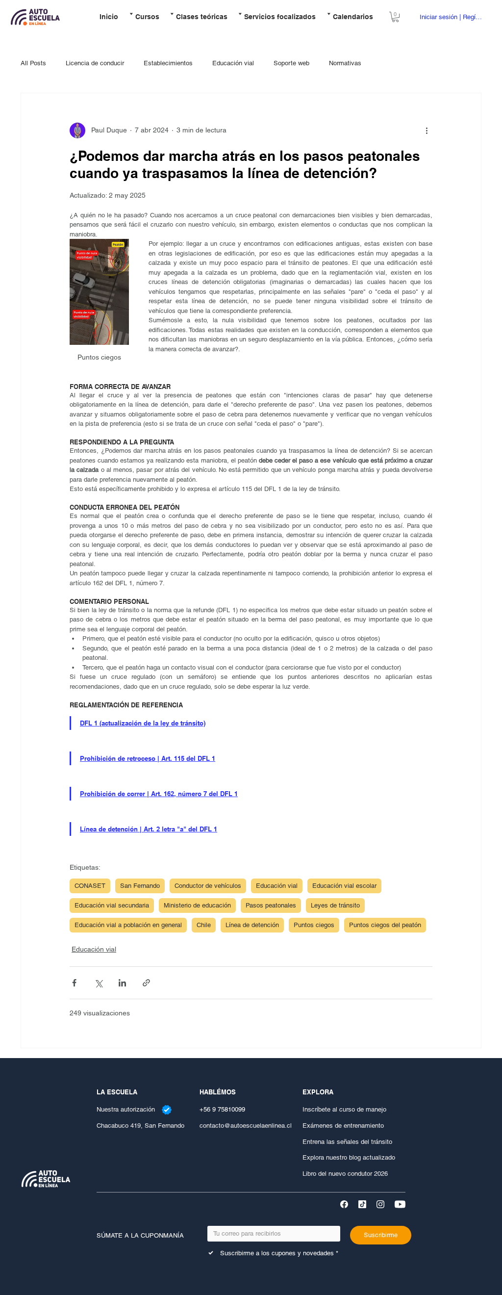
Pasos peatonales (271, 905)
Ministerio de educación (197, 905)
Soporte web (291, 63)
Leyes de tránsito (335, 905)
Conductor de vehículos (208, 885)
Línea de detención (252, 925)
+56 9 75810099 (222, 1109)
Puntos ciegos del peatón (385, 925)
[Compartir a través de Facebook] (74, 982)
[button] (144, 17)
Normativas (345, 63)
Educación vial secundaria (112, 905)
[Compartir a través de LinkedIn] (122, 982)
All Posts (33, 63)
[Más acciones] (426, 130)
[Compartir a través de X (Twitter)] (98, 982)
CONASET (90, 885)
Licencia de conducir (95, 63)
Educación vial (233, 63)
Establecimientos (168, 63)
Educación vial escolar (344, 885)
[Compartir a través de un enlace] (146, 982)
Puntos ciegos (314, 925)
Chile (204, 925)
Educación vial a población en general (128, 925)
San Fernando (140, 885)
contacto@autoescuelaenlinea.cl (246, 1125)
